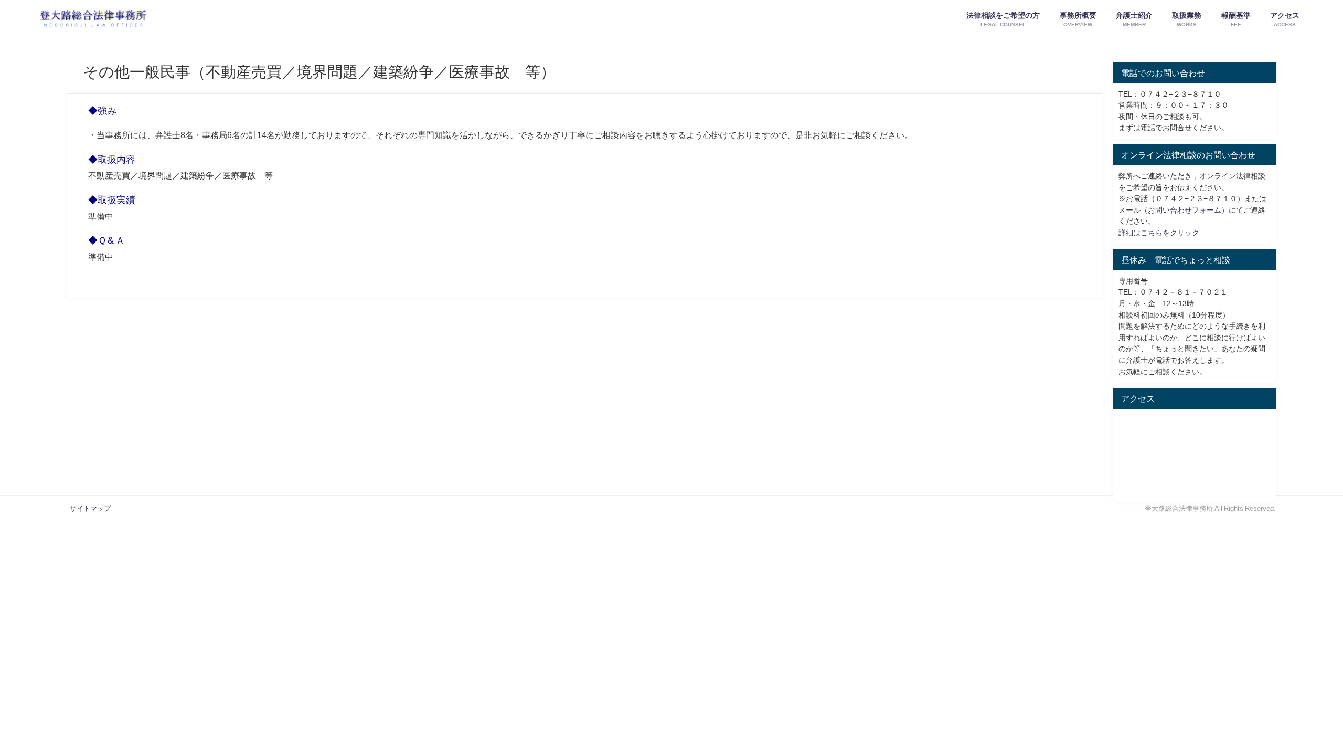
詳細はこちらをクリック (1158, 232)
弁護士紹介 (1134, 19)
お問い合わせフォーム (1184, 210)
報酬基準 (1236, 19)
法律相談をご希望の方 (1003, 19)
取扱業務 (1186, 19)
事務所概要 (1078, 19)
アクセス (1284, 19)
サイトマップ (90, 508)
